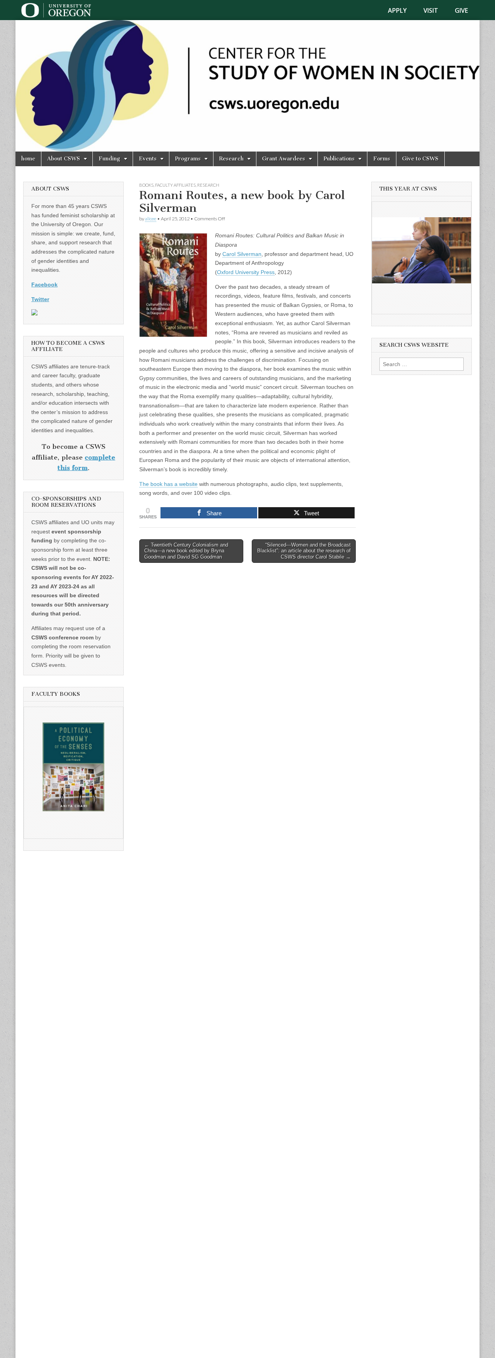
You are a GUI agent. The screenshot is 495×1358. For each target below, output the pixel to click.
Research (231, 158)
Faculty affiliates (175, 184)
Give (461, 10)
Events (148, 158)
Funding (109, 158)
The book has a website (168, 484)
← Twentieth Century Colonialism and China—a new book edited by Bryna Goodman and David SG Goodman (186, 551)
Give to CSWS (420, 158)
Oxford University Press (246, 272)
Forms (381, 158)
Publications (339, 158)
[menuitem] (402, 10)
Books (146, 184)
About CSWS (63, 158)
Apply (397, 10)
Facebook (44, 284)
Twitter (40, 299)
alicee (150, 219)
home (28, 158)
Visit (430, 10)
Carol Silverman (241, 254)
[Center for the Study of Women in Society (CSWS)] (247, 86)
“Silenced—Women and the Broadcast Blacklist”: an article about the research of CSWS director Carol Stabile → (304, 551)
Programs (188, 158)
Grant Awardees (283, 158)
